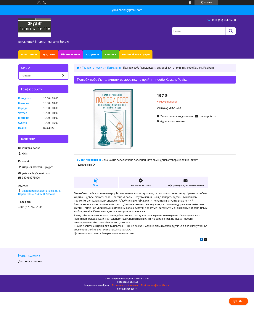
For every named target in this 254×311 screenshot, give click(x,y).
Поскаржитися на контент (125, 285)
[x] (205, 239)
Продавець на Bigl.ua (127, 282)
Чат (241, 301)
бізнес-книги (70, 54)
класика (110, 54)
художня (49, 54)
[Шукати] (231, 31)
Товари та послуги (93, 67)
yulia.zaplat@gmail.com (36, 173)
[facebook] (201, 239)
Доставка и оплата (30, 261)
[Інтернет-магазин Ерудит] (34, 27)
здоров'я (92, 54)
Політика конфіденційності (155, 285)
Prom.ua (145, 278)
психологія (29, 54)
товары (26, 75)
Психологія (114, 67)
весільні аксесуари (136, 54)
